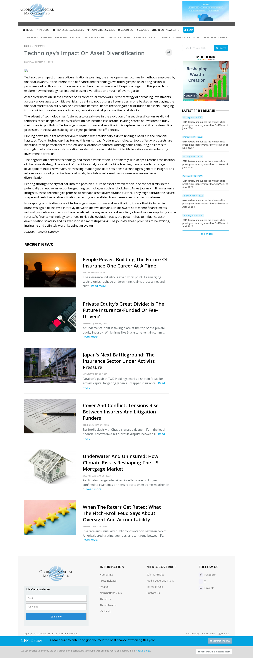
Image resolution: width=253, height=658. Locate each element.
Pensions (140, 37)
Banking (46, 37)
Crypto (154, 37)
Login (190, 29)
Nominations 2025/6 (102, 29)
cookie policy (143, 650)
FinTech (75, 37)
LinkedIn (209, 588)
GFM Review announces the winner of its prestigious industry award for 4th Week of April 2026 (205, 184)
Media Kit (105, 611)
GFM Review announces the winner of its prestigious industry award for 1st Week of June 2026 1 (205, 144)
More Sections (216, 37)
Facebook (210, 574)
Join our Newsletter (167, 29)
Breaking (61, 37)
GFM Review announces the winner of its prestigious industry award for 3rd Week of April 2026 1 (205, 203)
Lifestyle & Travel (119, 37)
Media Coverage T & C (160, 580)
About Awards (108, 605)
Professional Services (69, 29)
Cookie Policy (209, 633)
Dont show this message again (215, 651)
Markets (32, 37)
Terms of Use (155, 586)
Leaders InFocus (94, 37)
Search (222, 48)
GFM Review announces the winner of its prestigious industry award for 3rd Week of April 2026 (205, 223)
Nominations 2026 (111, 593)
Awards (144, 29)
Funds (166, 37)
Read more (98, 286)
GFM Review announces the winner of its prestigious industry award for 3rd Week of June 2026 (205, 125)
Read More (206, 233)
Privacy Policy (192, 633)
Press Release (108, 580)
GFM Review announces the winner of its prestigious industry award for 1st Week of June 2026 (205, 164)
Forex (197, 37)
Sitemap (225, 633)
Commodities (181, 37)
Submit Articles (155, 574)
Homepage (106, 574)
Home (29, 29)
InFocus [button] (44, 29)
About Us (127, 29)
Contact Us (153, 593)
